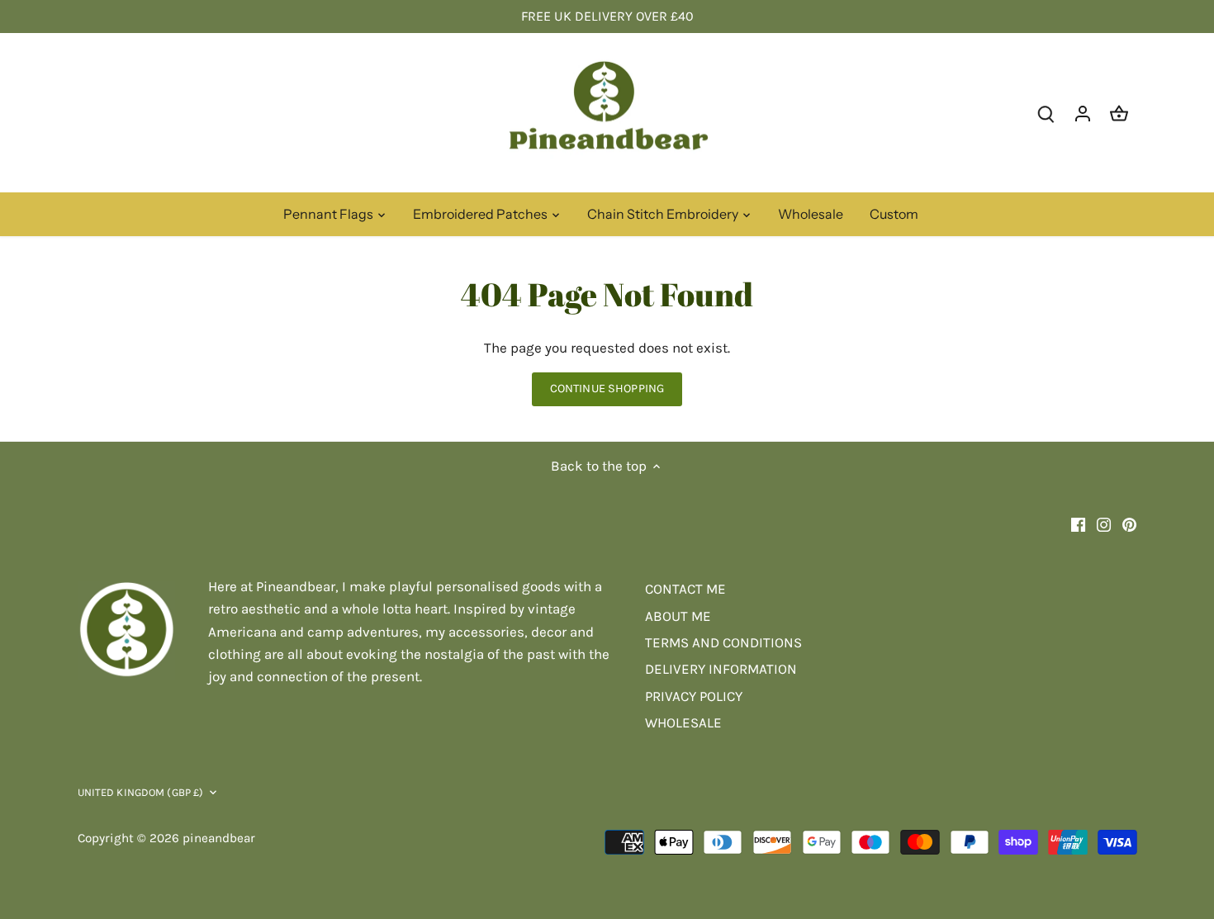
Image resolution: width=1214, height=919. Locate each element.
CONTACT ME (685, 588)
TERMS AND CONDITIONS (723, 642)
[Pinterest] (1129, 523)
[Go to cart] (1119, 112)
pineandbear (219, 838)
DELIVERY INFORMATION (721, 669)
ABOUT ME (678, 616)
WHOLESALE (683, 722)
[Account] (1083, 112)
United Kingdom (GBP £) (141, 792)
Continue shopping (607, 388)
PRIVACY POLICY (693, 696)
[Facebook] (1078, 523)
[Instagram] (1104, 523)
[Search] (1046, 112)
